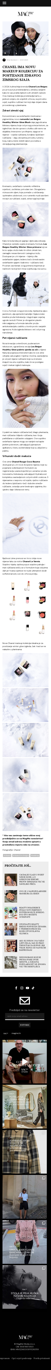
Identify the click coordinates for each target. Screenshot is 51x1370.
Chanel (8, 855)
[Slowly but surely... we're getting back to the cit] (24, 1197)
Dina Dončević (12, 60)
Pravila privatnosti (42, 1358)
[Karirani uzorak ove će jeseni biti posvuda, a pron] (24, 1152)
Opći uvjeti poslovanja (22, 1358)
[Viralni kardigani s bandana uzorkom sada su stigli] (24, 1242)
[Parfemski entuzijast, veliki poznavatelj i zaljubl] (24, 1062)
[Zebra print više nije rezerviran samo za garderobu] (24, 1107)
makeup (35, 855)
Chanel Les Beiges (21, 855)
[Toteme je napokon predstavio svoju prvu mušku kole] (24, 1287)
